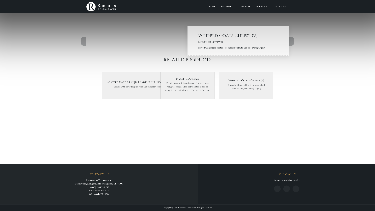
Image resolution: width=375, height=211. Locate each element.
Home (212, 6)
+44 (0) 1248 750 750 (99, 187)
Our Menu (226, 6)
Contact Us (279, 6)
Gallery (245, 6)
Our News (261, 6)
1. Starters (217, 42)
